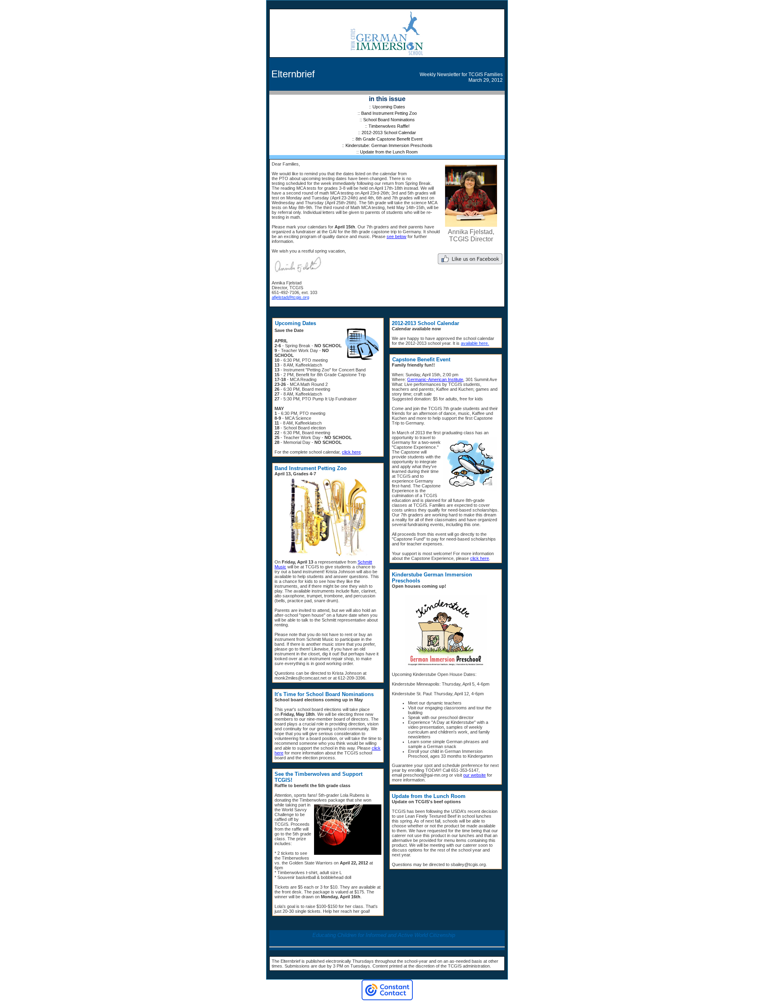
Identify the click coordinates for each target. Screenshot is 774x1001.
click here (351, 452)
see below (396, 236)
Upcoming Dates (388, 106)
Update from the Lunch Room (389, 151)
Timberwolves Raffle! (389, 126)
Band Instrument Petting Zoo (389, 113)
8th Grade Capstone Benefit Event (389, 139)
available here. (475, 343)
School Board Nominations (389, 119)
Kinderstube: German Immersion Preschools (389, 145)
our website (474, 775)
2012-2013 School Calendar (389, 132)
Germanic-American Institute (435, 379)
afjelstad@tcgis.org (290, 297)
